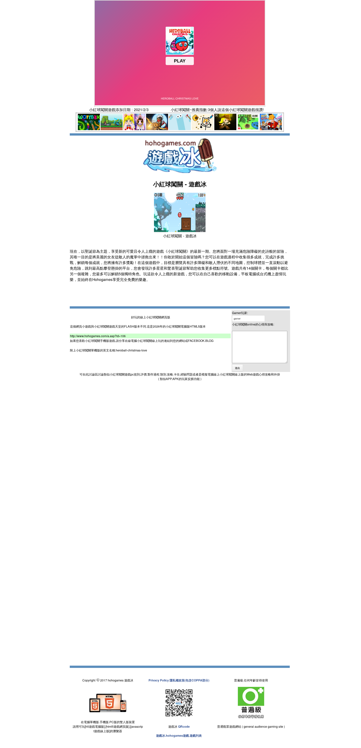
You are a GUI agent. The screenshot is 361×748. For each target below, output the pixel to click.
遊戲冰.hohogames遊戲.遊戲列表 (179, 735)
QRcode (184, 726)
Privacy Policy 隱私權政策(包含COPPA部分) (179, 680)
